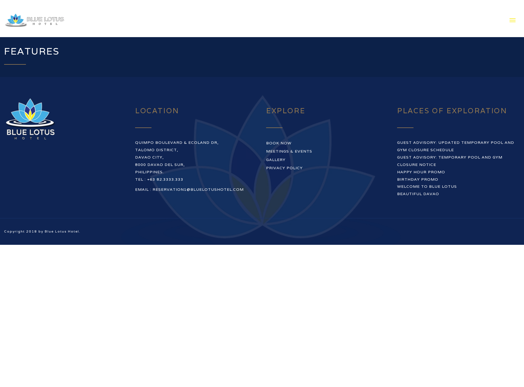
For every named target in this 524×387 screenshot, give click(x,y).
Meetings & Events (289, 130)
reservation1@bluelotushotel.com (198, 168)
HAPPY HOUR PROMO (421, 150)
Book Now (278, 122)
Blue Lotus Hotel (62, 211)
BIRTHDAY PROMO (417, 158)
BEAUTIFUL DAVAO (418, 173)
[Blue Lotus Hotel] (43, 8)
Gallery (275, 138)
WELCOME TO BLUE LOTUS (427, 165)
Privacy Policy (284, 146)
